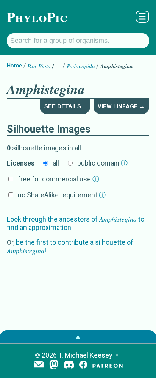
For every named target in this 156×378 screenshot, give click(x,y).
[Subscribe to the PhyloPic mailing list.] (38, 365)
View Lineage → (121, 106)
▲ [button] (78, 337)
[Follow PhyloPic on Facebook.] (83, 365)
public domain (102, 163)
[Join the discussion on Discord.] (69, 365)
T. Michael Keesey (85, 355)
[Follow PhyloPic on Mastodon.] (54, 365)
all (56, 163)
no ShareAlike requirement (62, 195)
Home (14, 65)
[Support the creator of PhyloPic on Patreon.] (107, 365)
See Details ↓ (65, 106)
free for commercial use (58, 179)
